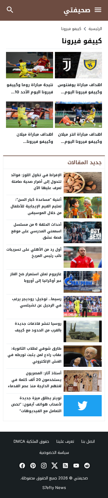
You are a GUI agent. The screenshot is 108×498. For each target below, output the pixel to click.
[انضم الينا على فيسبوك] (21, 465)
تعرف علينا (65, 441)
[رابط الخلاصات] (65, 465)
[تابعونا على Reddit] (86, 465)
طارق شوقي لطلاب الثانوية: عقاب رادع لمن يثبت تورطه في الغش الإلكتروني (35, 355)
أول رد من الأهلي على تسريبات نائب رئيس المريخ (34, 252)
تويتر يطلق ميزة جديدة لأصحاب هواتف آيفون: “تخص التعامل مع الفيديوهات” (36, 404)
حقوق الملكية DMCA (31, 441)
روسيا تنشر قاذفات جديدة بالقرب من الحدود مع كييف (38, 327)
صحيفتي (77, 10)
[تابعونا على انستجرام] (43, 465)
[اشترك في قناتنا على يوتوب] (75, 465)
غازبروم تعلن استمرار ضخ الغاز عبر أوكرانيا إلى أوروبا (36, 277)
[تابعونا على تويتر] (54, 465)
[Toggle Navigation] (99, 10)
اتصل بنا (88, 441)
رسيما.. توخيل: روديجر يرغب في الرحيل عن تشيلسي (37, 302)
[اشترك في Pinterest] (32, 465)
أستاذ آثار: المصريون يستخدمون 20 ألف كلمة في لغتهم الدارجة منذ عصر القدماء (35, 379)
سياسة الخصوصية (54, 452)
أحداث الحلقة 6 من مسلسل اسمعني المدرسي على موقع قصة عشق (36, 231)
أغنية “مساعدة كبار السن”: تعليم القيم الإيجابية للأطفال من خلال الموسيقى (36, 206)
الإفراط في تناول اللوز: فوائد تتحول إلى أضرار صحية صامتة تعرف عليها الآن (36, 181)
